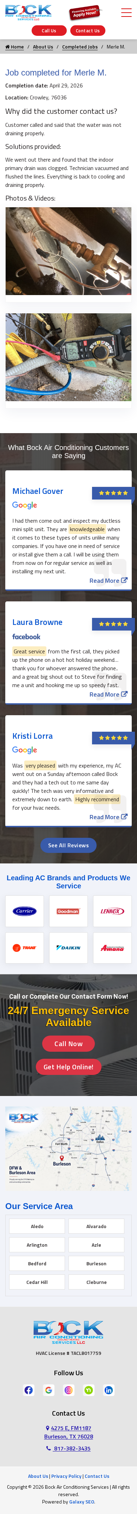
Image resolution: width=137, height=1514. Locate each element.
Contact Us (88, 30)
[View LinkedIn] (109, 1389)
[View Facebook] (28, 1389)
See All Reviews (68, 845)
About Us (43, 46)
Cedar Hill (37, 1282)
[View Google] (49, 1389)
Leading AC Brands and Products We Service (68, 882)
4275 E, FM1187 (68, 1432)
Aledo (37, 1226)
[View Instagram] (69, 1389)
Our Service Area (39, 1206)
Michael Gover (37, 490)
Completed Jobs (80, 46)
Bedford (37, 1263)
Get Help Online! (69, 1066)
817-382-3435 (72, 1448)
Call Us (49, 30)
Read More (104, 580)
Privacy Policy (66, 1476)
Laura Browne (37, 621)
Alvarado (96, 1226)
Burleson (96, 1263)
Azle (96, 1244)
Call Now (68, 1043)
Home (17, 46)
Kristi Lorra (32, 735)
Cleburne (96, 1282)
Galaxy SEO (81, 1501)
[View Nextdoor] (89, 1389)
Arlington (37, 1244)
